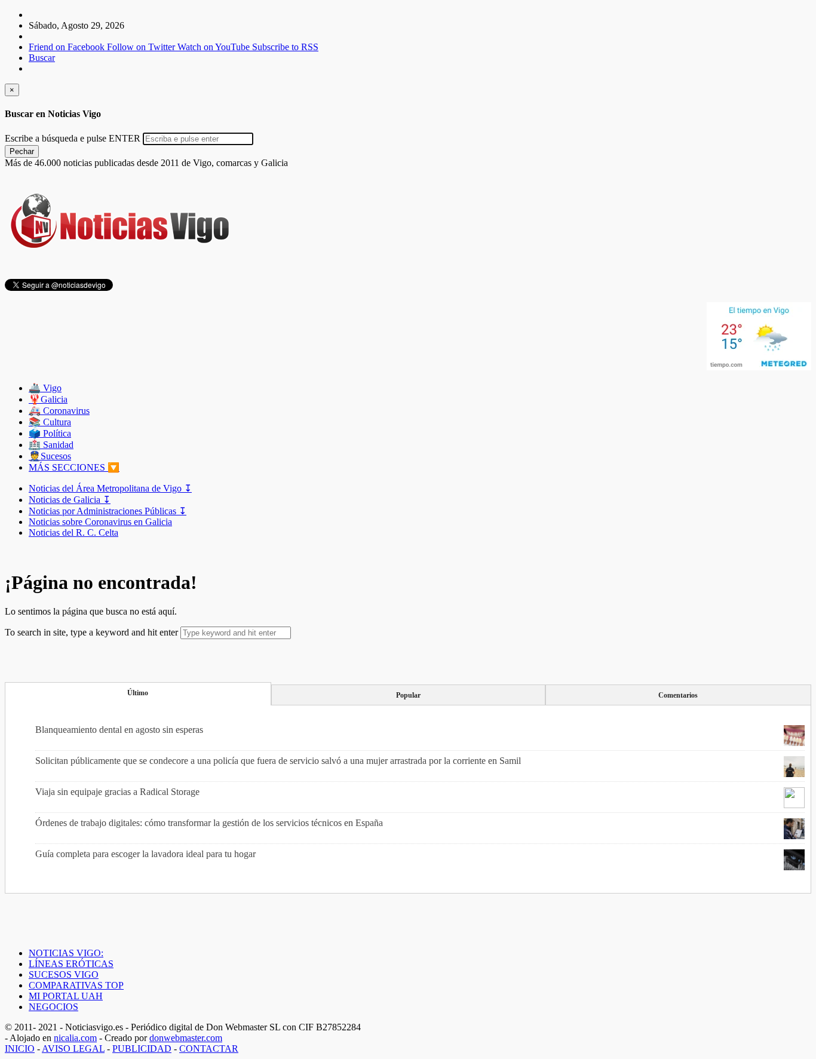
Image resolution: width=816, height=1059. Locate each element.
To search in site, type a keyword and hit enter (91, 632)
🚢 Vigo (45, 388)
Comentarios (678, 695)
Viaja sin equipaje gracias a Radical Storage (117, 792)
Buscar (42, 58)
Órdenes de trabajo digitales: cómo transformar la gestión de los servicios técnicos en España (209, 823)
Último (137, 693)
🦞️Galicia (48, 399)
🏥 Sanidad (51, 445)
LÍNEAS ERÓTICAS (71, 964)
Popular (408, 695)
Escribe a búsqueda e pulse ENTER (72, 138)
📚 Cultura (50, 422)
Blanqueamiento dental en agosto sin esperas (119, 730)
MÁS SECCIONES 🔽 (74, 467)
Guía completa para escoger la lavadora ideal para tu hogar (145, 854)
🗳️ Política (50, 433)
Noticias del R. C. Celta (73, 532)
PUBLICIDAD (141, 1048)
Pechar (22, 151)
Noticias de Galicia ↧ (70, 500)
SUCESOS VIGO (64, 974)
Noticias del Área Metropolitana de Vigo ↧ (110, 488)
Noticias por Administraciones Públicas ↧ (107, 511)
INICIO (20, 1048)
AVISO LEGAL (73, 1048)
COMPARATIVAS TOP (76, 985)
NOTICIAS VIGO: (66, 953)
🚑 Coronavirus (59, 411)
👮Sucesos (50, 456)
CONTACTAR (208, 1048)
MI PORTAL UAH (66, 996)
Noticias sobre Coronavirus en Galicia (100, 522)
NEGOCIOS (53, 1007)
